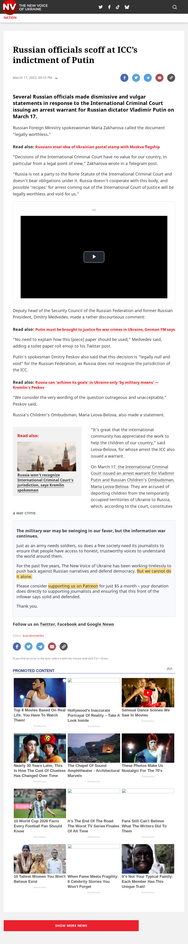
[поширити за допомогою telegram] (148, 78)
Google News (100, 624)
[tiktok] (117, 6)
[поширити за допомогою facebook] (124, 78)
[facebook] (109, 6)
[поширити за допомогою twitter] (136, 78)
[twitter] (101, 6)
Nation (10, 17)
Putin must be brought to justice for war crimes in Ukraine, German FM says (105, 329)
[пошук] (175, 6)
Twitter (47, 624)
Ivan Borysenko (33, 636)
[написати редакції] (159, 78)
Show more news (71, 925)
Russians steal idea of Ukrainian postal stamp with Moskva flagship (97, 146)
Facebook (67, 624)
